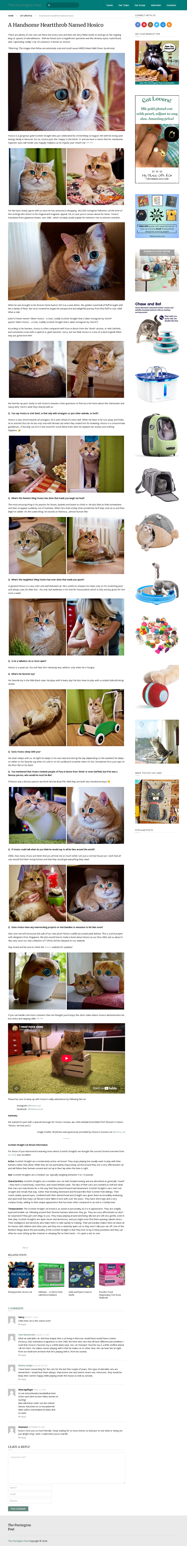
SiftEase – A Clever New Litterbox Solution (50, 1293)
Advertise (156, 5)
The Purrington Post (25, 5)
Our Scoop (140, 5)
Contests (171, 5)
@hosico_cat (34, 1105)
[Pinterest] (144, 24)
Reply (23, 1324)
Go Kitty (12, 1154)
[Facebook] (138, 24)
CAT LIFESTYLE (26, 15)
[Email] (163, 24)
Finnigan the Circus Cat (20, 1292)
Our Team (124, 5)
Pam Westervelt (26, 1334)
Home (110, 5)
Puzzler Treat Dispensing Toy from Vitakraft (110, 1295)
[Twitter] (156, 24)
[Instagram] (150, 24)
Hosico (47, 947)
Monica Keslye (25, 1365)
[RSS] (169, 24)
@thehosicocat (35, 1109)
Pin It (25, 1247)
